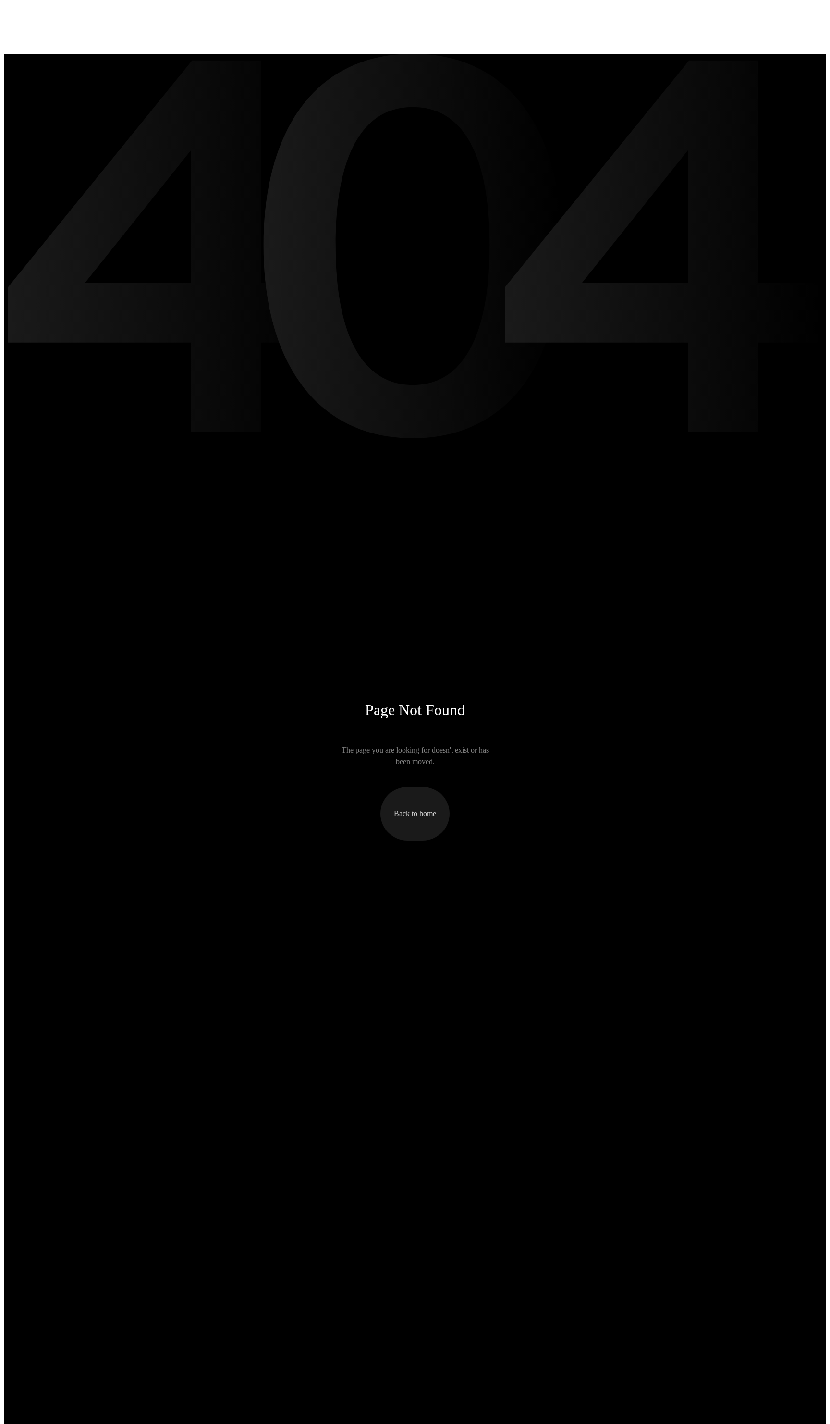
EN (745, 14)
